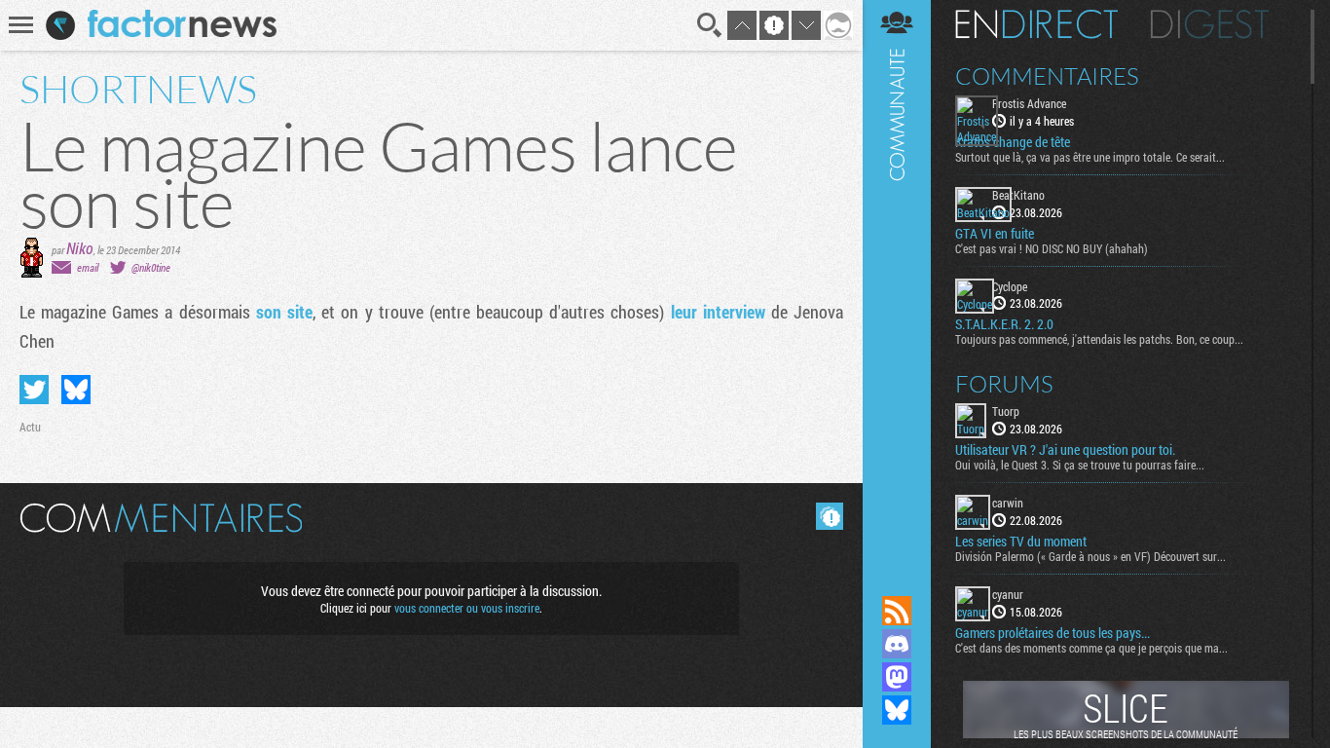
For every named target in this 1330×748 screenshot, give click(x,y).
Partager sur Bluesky (76, 389)
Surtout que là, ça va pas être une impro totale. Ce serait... (1090, 157)
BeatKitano (1018, 195)
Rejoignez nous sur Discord (896, 643)
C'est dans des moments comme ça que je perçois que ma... (1091, 647)
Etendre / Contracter (896, 577)
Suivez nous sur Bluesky (896, 710)
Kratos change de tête (1012, 142)
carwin (1007, 502)
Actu (30, 426)
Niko (79, 248)
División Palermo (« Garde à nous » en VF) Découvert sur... (1090, 556)
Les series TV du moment (1021, 541)
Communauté (896, 279)
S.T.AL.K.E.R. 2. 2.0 (1004, 324)
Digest (1210, 24)
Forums (1004, 383)
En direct (1036, 24)
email (87, 267)
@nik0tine (150, 267)
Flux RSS (896, 610)
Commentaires (1047, 76)
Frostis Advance (1029, 103)
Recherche (709, 25)
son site (284, 311)
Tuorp (1005, 411)
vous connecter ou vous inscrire (466, 608)
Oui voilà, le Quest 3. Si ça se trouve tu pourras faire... (1079, 464)
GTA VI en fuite (994, 234)
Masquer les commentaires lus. (829, 516)
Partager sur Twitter (34, 389)
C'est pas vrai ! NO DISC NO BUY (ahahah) (1051, 248)
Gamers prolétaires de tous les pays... (1052, 633)
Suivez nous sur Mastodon (896, 677)
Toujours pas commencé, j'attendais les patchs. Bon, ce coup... (1099, 339)
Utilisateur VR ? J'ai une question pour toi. (1065, 450)
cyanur (1007, 594)
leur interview (718, 311)
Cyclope (1009, 286)
